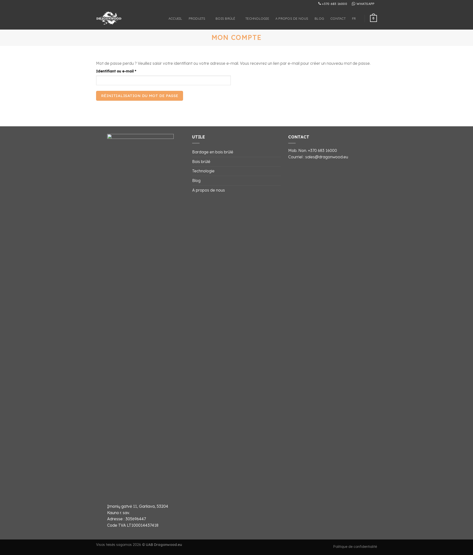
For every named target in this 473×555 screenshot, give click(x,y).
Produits (197, 18)
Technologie (257, 18)
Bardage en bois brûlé (212, 151)
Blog (319, 18)
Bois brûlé (225, 18)
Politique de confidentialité (355, 546)
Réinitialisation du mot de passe (139, 95)
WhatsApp (365, 4)
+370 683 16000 (334, 4)
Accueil (175, 18)
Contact (338, 18)
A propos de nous (291, 18)
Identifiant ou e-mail (126, 71)
